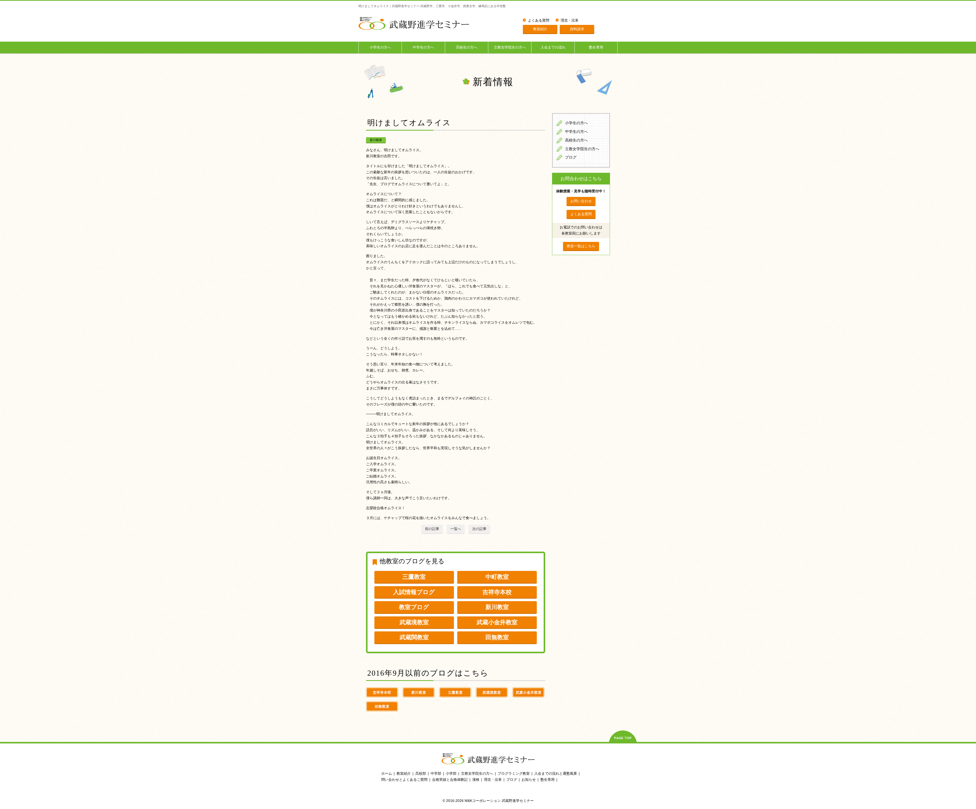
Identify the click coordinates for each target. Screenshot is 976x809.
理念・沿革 (569, 20)
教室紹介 (540, 29)
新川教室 (376, 140)
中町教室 (497, 576)
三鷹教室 (414, 576)
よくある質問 (538, 20)
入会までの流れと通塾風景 (555, 773)
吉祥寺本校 (497, 592)
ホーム (386, 773)
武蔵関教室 (414, 637)
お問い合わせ (581, 201)
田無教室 (497, 637)
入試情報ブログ (414, 592)
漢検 (475, 779)
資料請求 (577, 29)
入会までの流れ (553, 47)
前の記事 (432, 529)
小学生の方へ (380, 47)
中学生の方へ (423, 47)
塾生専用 (596, 47)
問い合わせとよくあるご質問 (404, 779)
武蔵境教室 (414, 622)
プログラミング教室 (514, 773)
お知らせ (529, 779)
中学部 (436, 773)
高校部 (420, 773)
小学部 (451, 773)
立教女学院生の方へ (510, 47)
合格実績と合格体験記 (450, 779)
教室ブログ (414, 607)
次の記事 (479, 529)
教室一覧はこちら (581, 246)
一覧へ (455, 529)
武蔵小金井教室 (497, 622)
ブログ (570, 157)
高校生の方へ (466, 47)
